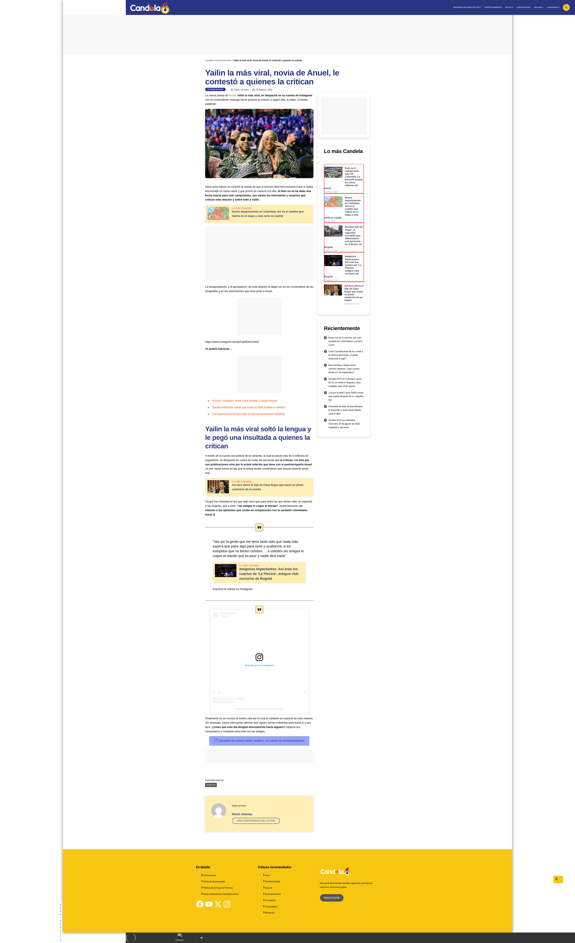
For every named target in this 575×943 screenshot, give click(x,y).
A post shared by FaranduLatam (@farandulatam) (259, 709)
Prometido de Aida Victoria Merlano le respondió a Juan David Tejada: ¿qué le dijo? (345, 410)
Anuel (232, 95)
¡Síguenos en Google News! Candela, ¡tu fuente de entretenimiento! (261, 741)
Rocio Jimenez (241, 90)
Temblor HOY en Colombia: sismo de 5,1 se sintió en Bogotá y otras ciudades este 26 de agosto (345, 382)
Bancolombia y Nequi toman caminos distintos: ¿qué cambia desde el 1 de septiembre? (343, 369)
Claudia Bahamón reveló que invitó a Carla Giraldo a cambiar (248, 407)
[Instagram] (227, 904)
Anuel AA (211, 785)
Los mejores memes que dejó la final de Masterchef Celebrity (248, 414)
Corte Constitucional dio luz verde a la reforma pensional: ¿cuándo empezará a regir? (345, 355)
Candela (209, 60)
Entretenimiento (223, 60)
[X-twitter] (218, 904)
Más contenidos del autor (256, 820)
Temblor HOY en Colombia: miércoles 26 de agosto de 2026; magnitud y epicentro (344, 424)
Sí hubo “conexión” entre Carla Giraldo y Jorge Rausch (244, 400)
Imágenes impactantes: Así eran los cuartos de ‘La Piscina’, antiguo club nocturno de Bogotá (269, 574)
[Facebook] (200, 904)
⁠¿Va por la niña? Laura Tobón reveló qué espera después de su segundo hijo (345, 396)
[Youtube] (209, 904)
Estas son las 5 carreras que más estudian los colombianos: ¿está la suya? (345, 341)
